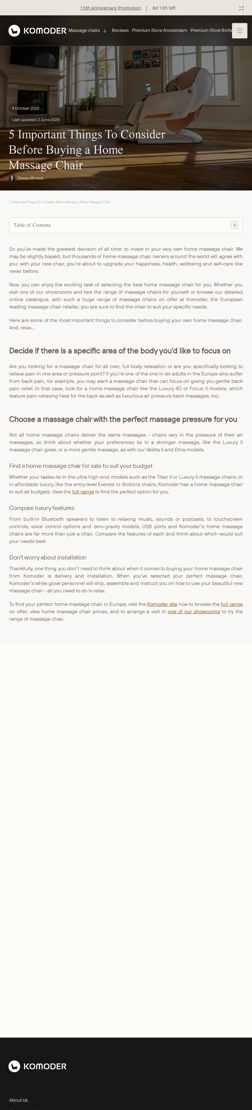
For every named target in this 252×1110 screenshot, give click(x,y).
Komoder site (162, 604)
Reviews (120, 30)
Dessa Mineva (30, 178)
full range (83, 491)
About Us (18, 1100)
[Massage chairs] (104, 30)
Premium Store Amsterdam (159, 30)
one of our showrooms (194, 611)
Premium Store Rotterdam (217, 30)
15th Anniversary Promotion (110, 8)
